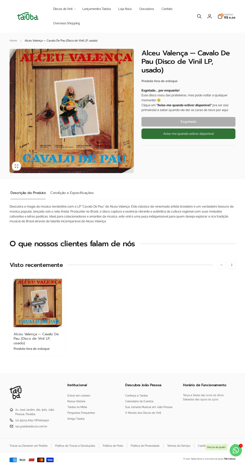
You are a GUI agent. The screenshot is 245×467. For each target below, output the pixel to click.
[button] (64, 9)
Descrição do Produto (28, 192)
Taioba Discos (197, 459)
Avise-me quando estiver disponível (188, 134)
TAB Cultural (229, 459)
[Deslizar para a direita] (231, 265)
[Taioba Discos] (18, 400)
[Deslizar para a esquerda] (221, 265)
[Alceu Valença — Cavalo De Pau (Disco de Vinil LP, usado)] (38, 320)
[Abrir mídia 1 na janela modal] (72, 111)
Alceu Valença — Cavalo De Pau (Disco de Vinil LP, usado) (36, 338)
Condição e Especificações (72, 192)
